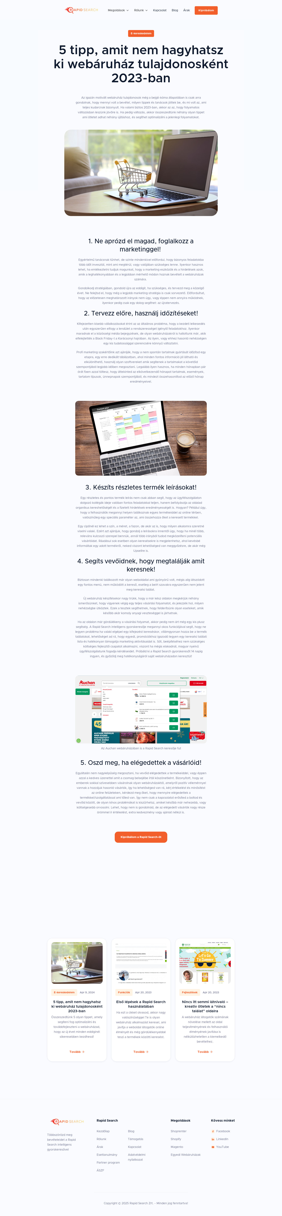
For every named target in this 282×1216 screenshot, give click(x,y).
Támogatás (135, 1139)
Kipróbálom (206, 10)
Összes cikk (204, 927)
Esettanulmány (107, 1154)
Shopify (176, 1139)
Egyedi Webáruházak (186, 1154)
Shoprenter (179, 1131)
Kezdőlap (103, 1131)
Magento (177, 1147)
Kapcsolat (159, 10)
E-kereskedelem (141, 33)
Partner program (108, 1162)
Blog (175, 10)
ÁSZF (100, 1170)
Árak (186, 10)
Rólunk (101, 1139)
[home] (81, 10)
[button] (118, 10)
